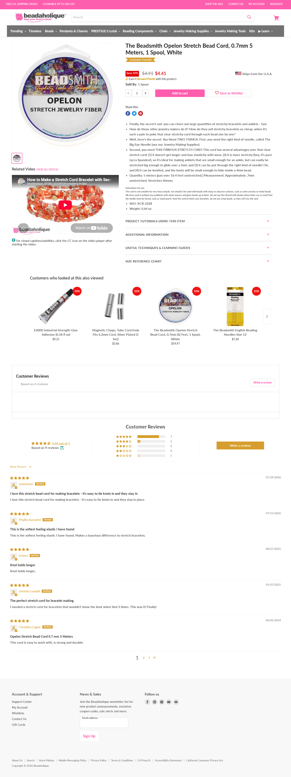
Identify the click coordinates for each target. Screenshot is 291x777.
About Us (17, 760)
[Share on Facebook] (128, 113)
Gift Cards (18, 724)
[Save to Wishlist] (217, 93)
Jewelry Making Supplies (191, 31)
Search (31, 760)
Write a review (262, 382)
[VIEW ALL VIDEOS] (47, 169)
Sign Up (89, 736)
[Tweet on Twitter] (134, 113)
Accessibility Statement (168, 760)
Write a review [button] (240, 445)
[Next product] (267, 316)
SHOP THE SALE (214, 4)
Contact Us (235, 4)
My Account (257, 4)
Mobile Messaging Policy (73, 760)
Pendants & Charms (74, 31)
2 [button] (144, 657)
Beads (49, 31)
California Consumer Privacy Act (204, 760)
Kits (252, 31)
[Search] (249, 17)
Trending (17, 31)
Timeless (35, 31)
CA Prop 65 (144, 760)
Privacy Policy (99, 760)
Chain (163, 31)
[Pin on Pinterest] (140, 113)
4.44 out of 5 (61, 443)
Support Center (22, 701)
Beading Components (138, 31)
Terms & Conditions (122, 760)
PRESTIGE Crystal (104, 31)
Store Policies (46, 760)
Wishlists (276, 4)
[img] (19, 478)
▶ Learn (264, 31)
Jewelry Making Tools (230, 31)
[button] (124, 436)
